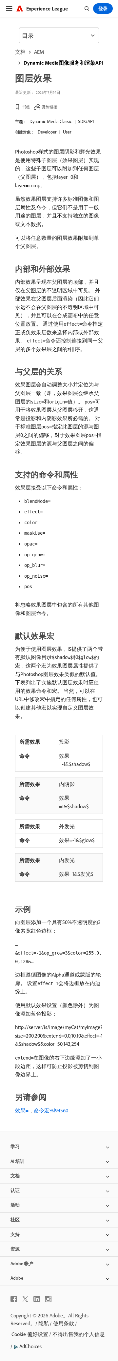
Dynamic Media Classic (51, 121)
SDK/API (86, 121)
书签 (26, 106)
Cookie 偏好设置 (29, 1334)
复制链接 (49, 106)
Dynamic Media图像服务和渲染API (63, 62)
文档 (20, 52)
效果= (22, 1110)
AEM (39, 52)
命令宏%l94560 (51, 1110)
